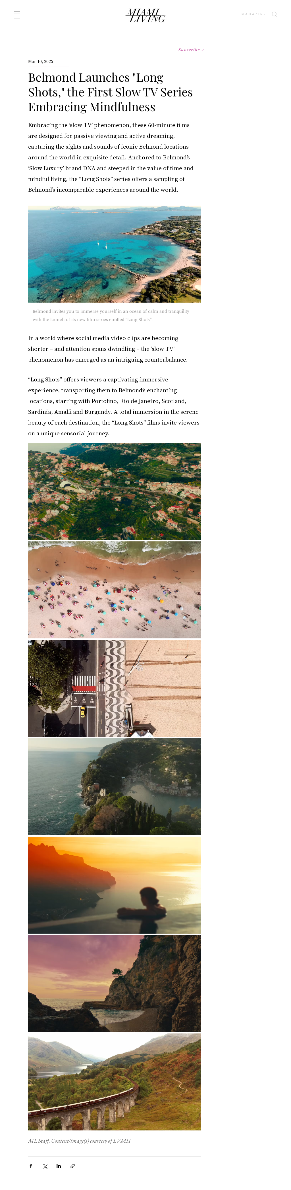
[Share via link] (72, 1166)
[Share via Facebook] (31, 1166)
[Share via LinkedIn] (58, 1166)
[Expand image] (114, 491)
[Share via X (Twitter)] (44, 1166)
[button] (16, 14)
